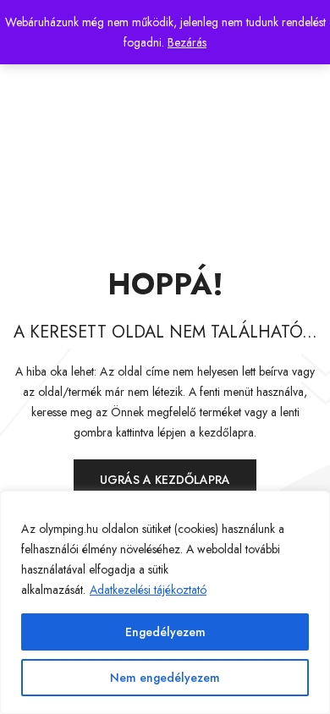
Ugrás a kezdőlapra (165, 479)
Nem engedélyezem (165, 677)
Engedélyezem (165, 631)
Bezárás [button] (187, 42)
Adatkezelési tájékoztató (148, 589)
